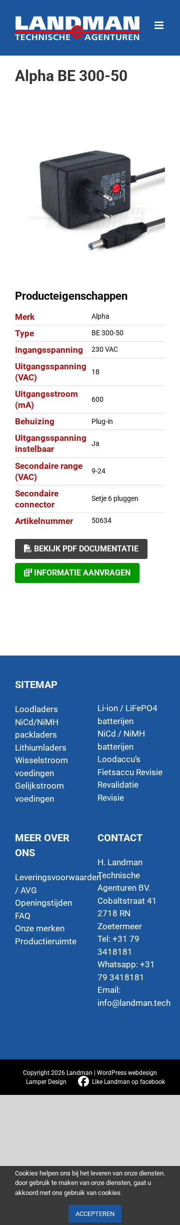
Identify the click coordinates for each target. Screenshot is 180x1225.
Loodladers (36, 709)
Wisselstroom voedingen (41, 766)
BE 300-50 (108, 333)
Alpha (101, 316)
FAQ (22, 916)
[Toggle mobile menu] (159, 20)
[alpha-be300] (90, 204)
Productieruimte (45, 941)
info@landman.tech (134, 1003)
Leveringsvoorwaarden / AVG (48, 883)
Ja (96, 443)
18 (96, 372)
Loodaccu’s (119, 759)
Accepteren (95, 1213)
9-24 (99, 471)
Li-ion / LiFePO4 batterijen (128, 714)
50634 (102, 520)
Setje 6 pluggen (115, 498)
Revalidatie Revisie (118, 791)
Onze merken (39, 928)
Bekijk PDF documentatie (85, 548)
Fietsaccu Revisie (130, 772)
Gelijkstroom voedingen (39, 792)
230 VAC (105, 349)
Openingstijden (43, 903)
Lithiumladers (40, 748)
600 (98, 399)
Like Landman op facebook (128, 1081)
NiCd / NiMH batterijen (121, 740)
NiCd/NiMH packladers (36, 728)
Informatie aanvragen (81, 572)
